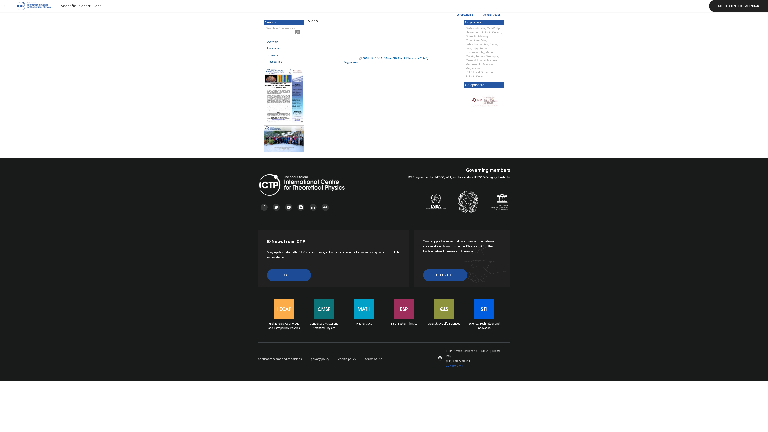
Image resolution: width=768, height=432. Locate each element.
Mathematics (364, 323)
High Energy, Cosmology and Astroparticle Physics (284, 326)
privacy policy (320, 359)
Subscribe (289, 275)
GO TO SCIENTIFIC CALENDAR (738, 6)
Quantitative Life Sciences (444, 323)
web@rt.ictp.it (454, 366)
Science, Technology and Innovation (484, 326)
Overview (272, 41)
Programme (273, 48)
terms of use (373, 359)
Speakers (272, 55)
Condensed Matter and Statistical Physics (324, 326)
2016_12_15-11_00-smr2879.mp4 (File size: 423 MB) (395, 58)
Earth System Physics (404, 323)
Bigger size (351, 62)
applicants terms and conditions (280, 359)
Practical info (274, 61)
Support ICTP (445, 275)
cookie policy (347, 359)
